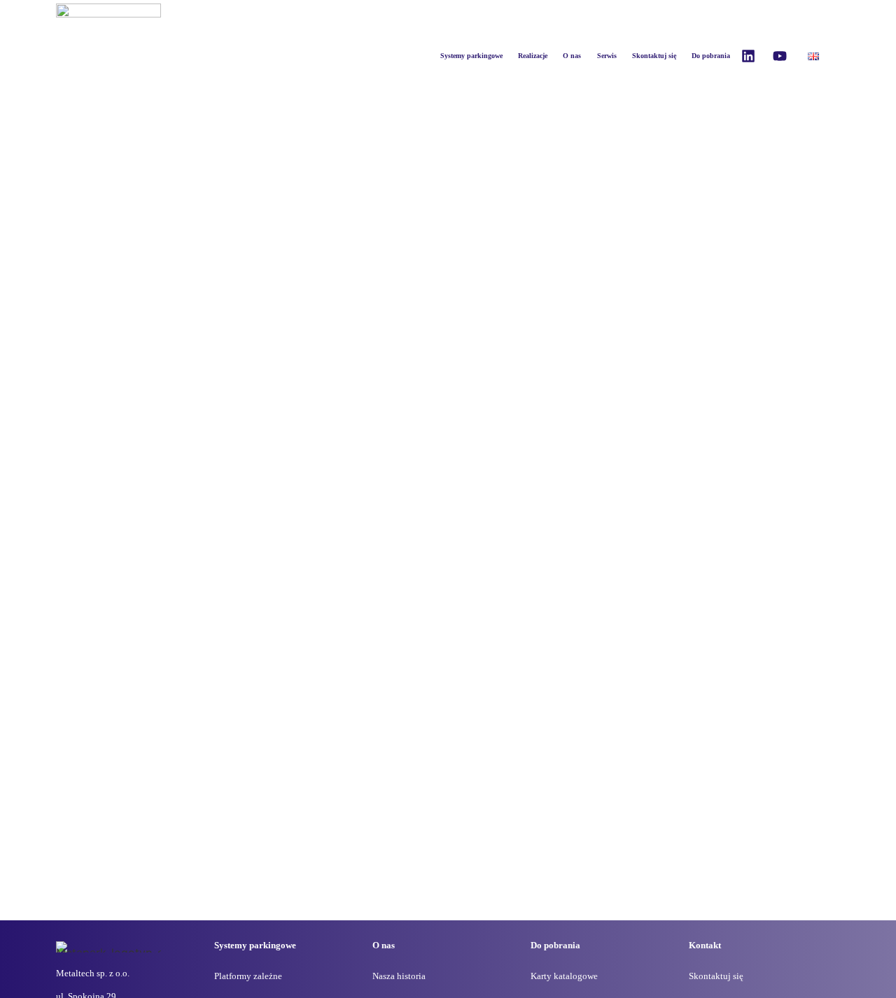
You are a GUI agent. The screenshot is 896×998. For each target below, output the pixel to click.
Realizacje (532, 55)
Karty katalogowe (564, 976)
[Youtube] (780, 56)
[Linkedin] (748, 56)
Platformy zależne (248, 976)
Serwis (607, 55)
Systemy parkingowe (471, 55)
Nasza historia (399, 976)
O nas (572, 55)
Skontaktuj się (654, 55)
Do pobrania (711, 55)
